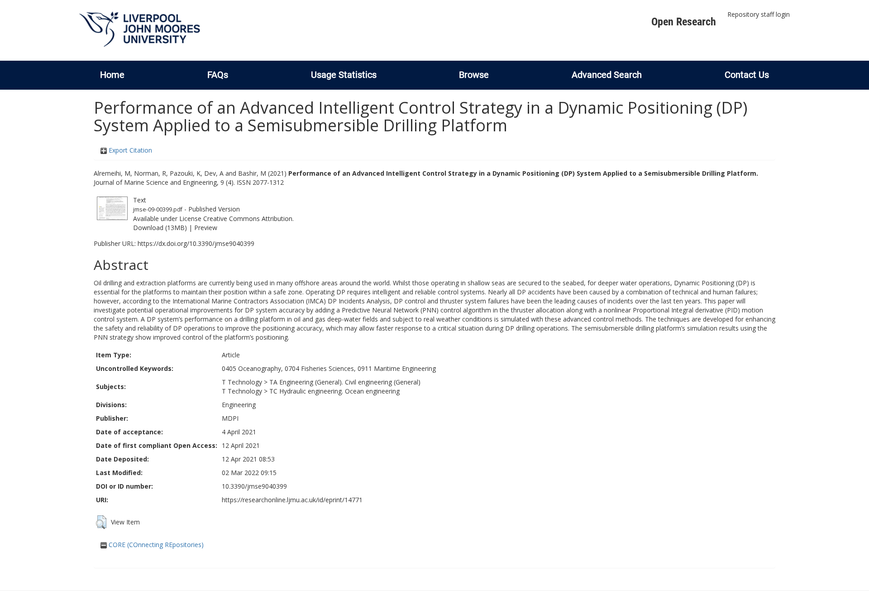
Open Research (683, 21)
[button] (101, 522)
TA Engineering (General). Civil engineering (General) (344, 382)
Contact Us (747, 74)
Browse (474, 74)
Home (112, 74)
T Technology (242, 382)
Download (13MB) (160, 227)
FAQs (217, 74)
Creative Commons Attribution (247, 218)
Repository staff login (758, 14)
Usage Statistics (344, 74)
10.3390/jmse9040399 (254, 486)
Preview (205, 227)
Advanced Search (607, 74)
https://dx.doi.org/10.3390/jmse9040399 (196, 243)
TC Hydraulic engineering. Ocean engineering (334, 391)
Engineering (239, 404)
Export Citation (129, 150)
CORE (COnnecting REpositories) (155, 544)
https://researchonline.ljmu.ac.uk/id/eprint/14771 (292, 499)
